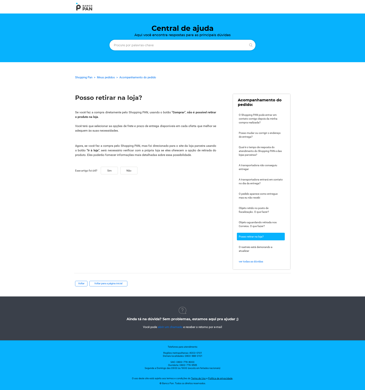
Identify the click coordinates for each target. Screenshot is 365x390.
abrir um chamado (170, 327)
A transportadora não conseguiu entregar (258, 167)
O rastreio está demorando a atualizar (255, 248)
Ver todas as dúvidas (251, 261)
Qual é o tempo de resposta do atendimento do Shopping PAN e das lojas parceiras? (260, 151)
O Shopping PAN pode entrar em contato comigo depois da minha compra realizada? (258, 118)
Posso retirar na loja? (251, 236)
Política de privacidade (220, 378)
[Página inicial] (84, 10)
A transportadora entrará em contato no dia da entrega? (261, 181)
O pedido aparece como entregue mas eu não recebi (258, 195)
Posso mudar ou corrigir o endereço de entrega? (260, 134)
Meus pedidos (106, 77)
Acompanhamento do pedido (137, 77)
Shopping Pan (83, 77)
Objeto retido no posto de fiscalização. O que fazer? (254, 210)
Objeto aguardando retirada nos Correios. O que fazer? (258, 224)
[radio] (109, 170)
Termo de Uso (198, 378)
